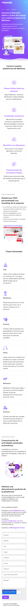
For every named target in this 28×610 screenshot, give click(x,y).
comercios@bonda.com (11, 521)
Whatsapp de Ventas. (17, 528)
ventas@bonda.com (17, 510)
